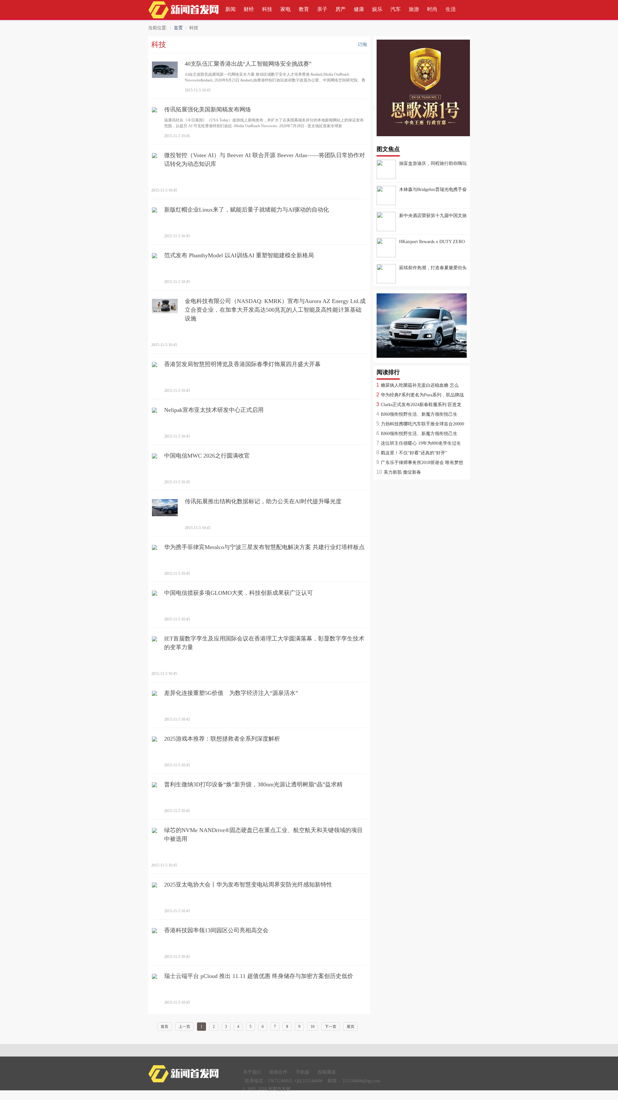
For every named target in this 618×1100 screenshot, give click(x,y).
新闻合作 (278, 1072)
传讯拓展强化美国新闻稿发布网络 (207, 109)
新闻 (230, 9)
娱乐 (377, 9)
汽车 (395, 9)
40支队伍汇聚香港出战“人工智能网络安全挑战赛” (248, 64)
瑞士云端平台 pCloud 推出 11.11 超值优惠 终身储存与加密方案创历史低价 (258, 976)
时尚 (432, 9)
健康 (359, 9)
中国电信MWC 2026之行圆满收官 (207, 455)
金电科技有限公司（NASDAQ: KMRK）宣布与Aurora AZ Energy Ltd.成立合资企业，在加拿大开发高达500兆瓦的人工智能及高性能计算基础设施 (275, 310)
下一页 (330, 1026)
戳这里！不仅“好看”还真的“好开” (414, 452)
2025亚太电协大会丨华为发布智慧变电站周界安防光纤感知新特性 (248, 884)
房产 (340, 9)
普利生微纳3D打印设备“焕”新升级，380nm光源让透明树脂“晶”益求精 (253, 784)
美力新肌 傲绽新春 (402, 472)
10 (312, 1026)
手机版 (302, 1072)
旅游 (414, 9)
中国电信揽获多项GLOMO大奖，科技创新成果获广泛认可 (238, 593)
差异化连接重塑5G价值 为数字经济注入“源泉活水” (231, 693)
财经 (249, 9)
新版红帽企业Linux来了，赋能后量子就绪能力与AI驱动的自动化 (246, 209)
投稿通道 (327, 1072)
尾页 (350, 1026)
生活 (450, 9)
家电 (285, 9)
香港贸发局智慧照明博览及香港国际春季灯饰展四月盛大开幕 (242, 364)
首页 (178, 27)
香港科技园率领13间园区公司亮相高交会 (216, 930)
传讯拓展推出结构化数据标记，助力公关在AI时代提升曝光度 (263, 501)
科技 (267, 9)
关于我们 (252, 1072)
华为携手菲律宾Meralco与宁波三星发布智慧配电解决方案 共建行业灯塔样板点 (264, 547)
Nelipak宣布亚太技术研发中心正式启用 (214, 410)
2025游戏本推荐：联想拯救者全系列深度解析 (222, 738)
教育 (304, 9)
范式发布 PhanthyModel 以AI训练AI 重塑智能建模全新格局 (239, 255)
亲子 (322, 9)
